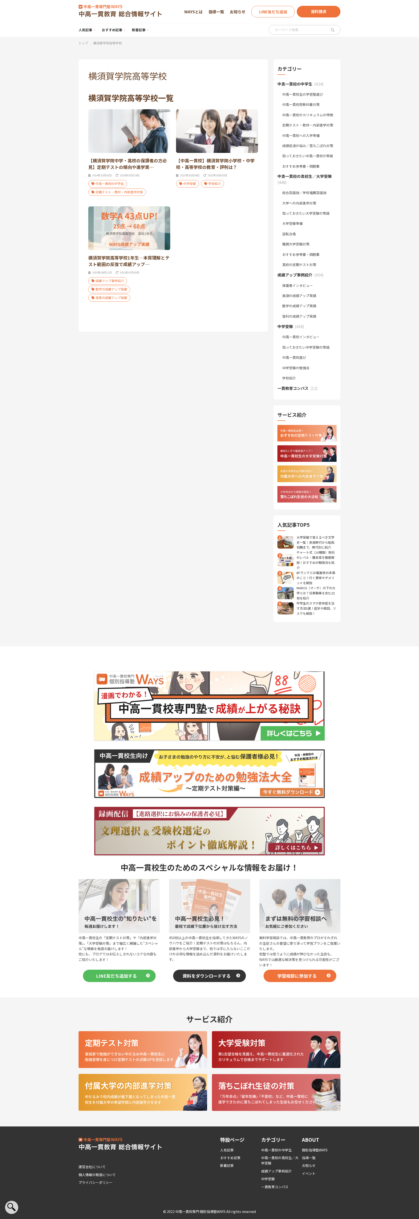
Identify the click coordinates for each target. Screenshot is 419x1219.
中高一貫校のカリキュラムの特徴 (307, 114)
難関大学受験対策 (295, 244)
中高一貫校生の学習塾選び (302, 94)
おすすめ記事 (112, 29)
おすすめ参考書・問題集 (301, 166)
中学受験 (189, 183)
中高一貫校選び (294, 357)
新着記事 (138, 29)
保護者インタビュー (297, 285)
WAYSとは (193, 12)
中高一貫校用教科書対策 (301, 104)
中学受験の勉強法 (295, 367)
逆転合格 (289, 233)
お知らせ (237, 12)
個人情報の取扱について (97, 1174)
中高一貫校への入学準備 (301, 135)
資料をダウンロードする (207, 976)
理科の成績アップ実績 (299, 316)
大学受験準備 (292, 223)
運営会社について (92, 1166)
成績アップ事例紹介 (110, 280)
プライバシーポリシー (96, 1182)
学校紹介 (214, 183)
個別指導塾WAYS (315, 1150)
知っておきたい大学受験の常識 (306, 213)
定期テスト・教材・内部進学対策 (119, 192)
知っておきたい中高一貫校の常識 (307, 155)
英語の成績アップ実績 (111, 297)
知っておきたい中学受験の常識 (306, 347)
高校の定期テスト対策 (299, 264)
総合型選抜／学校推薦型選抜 (304, 192)
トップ (83, 43)
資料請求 (318, 11)
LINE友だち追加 (273, 12)
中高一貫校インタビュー (301, 336)
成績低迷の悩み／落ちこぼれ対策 (307, 145)
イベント (308, 1173)
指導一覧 (216, 12)
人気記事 (85, 29)
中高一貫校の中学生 (110, 183)
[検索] (332, 30)
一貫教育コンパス (274, 1186)
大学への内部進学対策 (299, 203)
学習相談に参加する (297, 976)
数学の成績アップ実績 (111, 289)
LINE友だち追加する (116, 976)
